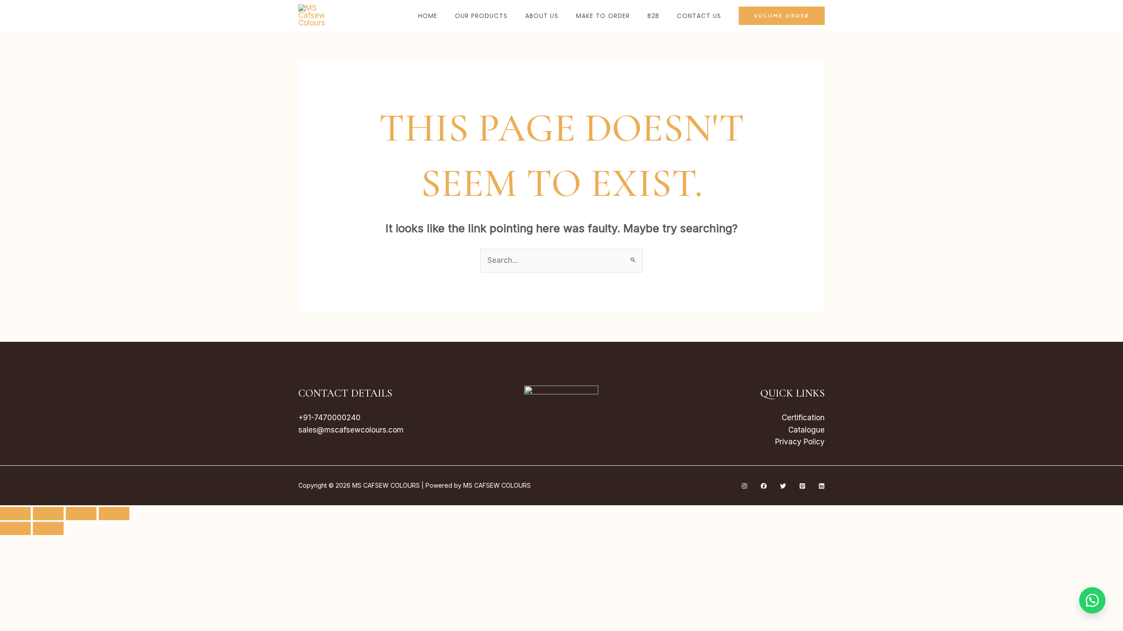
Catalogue (806, 429)
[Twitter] (783, 486)
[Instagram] (744, 486)
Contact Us (699, 15)
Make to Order (603, 15)
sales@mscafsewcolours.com (351, 429)
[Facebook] (764, 486)
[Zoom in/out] (15, 513)
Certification (803, 417)
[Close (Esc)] (114, 513)
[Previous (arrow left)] (15, 528)
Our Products (481, 15)
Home (427, 15)
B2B (653, 15)
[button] (782, 16)
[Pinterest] (802, 486)
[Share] (81, 513)
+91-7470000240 (329, 417)
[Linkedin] (822, 486)
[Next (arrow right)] (48, 528)
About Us (541, 15)
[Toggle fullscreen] (48, 513)
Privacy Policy (800, 441)
